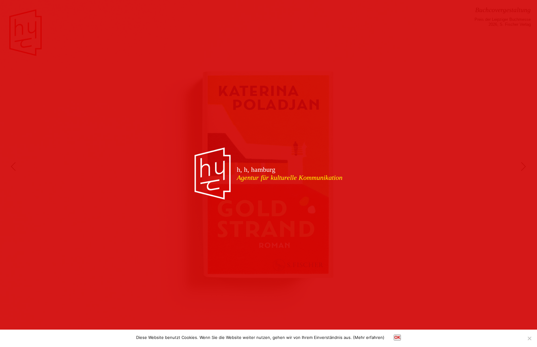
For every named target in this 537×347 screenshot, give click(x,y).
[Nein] (529, 338)
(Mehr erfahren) (368, 337)
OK (397, 337)
